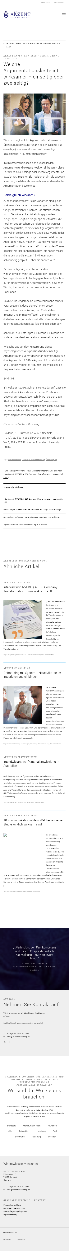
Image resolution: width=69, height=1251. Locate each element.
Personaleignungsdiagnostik (15, 1211)
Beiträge (18, 43)
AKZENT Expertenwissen (20, 55)
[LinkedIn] (18, 1042)
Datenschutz (60, 3)
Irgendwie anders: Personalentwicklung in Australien (25, 524)
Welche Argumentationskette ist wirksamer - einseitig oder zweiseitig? (32, 510)
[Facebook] (9, 1042)
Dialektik (25, 460)
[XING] (14, 1042)
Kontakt (40, 1200)
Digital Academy (10, 1215)
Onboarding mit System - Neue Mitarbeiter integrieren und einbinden (31, 517)
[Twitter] (5, 1042)
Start (13, 43)
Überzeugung (51, 460)
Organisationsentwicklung (14, 1208)
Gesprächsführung (37, 460)
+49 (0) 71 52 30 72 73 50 (18, 1034)
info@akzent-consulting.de (18, 1036)
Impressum (45, 3)
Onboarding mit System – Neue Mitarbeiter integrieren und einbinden (33, 471)
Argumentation (14, 460)
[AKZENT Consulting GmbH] (16, 18)
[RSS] (22, 1042)
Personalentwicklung (12, 1205)
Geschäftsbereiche (16, 1200)
